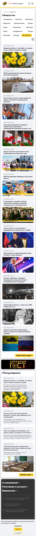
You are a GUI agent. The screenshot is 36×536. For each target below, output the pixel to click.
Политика (18, 19)
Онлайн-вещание (17, 3)
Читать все (25, 475)
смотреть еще (23, 355)
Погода (30, 31)
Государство (7, 19)
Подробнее (18, 526)
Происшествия (19, 23)
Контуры (16, 35)
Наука (5, 27)
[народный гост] (18, 364)
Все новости (26, 35)
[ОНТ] (4, 3)
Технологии (17, 27)
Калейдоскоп (17, 31)
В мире (30, 23)
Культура (29, 27)
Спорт (5, 31)
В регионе (6, 35)
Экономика (29, 19)
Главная (5, 12)
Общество (6, 23)
